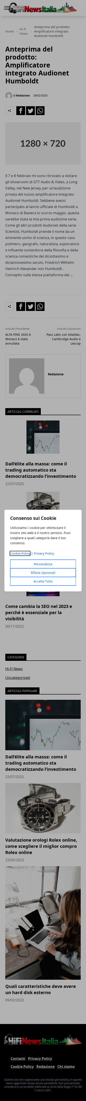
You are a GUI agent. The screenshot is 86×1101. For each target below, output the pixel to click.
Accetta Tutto (43, 581)
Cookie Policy (20, 553)
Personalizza (43, 564)
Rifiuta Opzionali (43, 573)
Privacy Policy (44, 553)
